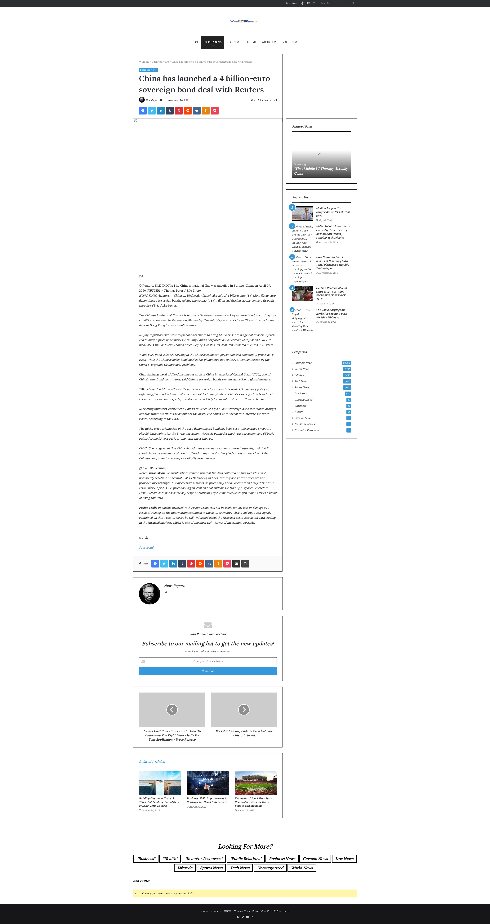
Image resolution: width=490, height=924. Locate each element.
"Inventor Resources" (307, 430)
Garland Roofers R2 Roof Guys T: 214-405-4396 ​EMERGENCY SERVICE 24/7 (331, 293)
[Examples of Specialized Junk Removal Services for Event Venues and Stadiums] (256, 783)
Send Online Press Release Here (270, 911)
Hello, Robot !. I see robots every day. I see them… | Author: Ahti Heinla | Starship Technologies (333, 232)
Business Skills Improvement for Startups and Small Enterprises (207, 800)
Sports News (290, 42)
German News (302, 417)
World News (269, 42)
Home (195, 42)
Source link (146, 547)
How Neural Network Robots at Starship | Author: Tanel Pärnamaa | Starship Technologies (333, 262)
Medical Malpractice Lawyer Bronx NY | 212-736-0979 (333, 211)
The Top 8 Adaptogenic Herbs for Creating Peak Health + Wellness (331, 313)
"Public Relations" (305, 424)
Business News (213, 42)
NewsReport (152, 100)
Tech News (233, 42)
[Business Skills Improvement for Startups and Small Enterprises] (208, 783)
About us (216, 911)
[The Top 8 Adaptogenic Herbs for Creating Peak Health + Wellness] (302, 320)
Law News (300, 393)
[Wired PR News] (245, 21)
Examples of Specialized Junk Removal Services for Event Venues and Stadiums (253, 802)
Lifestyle (251, 42)
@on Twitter (141, 881)
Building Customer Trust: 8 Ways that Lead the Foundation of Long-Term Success (159, 802)
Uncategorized (303, 399)
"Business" (300, 405)
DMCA (227, 911)
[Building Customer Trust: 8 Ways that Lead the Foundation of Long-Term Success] (160, 783)
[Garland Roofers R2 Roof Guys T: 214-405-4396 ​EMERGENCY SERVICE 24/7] (302, 293)
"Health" (299, 411)
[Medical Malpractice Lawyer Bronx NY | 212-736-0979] (302, 213)
